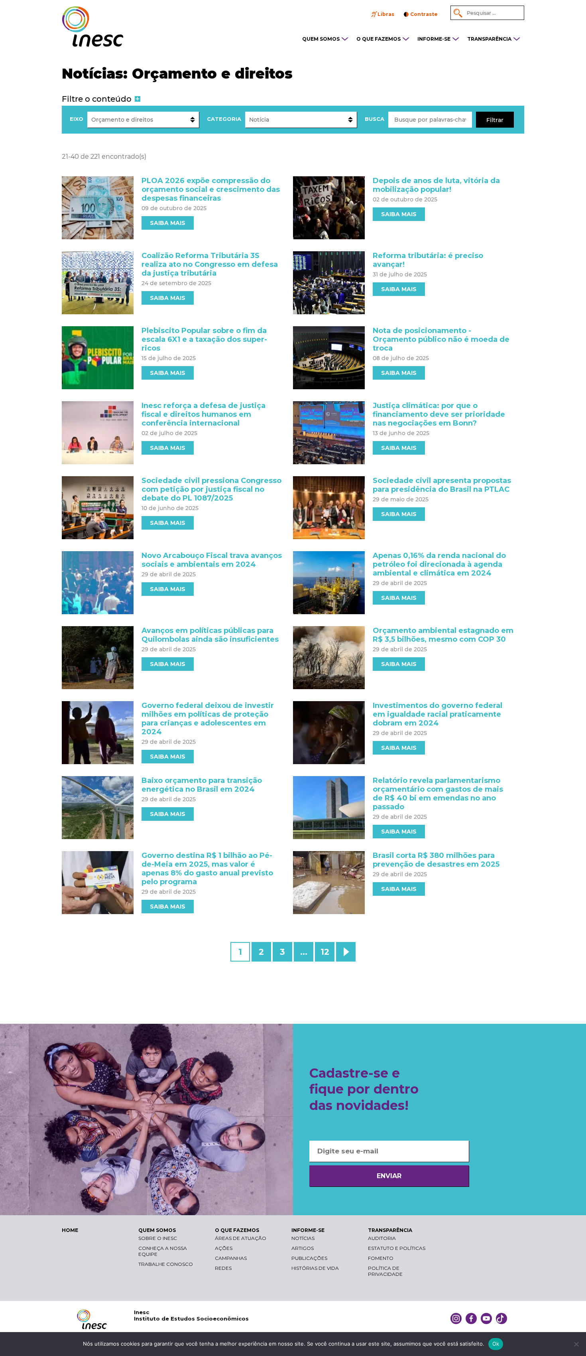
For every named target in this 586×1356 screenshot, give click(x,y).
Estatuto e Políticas (396, 1248)
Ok (495, 1343)
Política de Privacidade (385, 1271)
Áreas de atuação (240, 1238)
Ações (223, 1248)
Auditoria (382, 1238)
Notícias (303, 1238)
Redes (223, 1268)
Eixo (76, 119)
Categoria (224, 119)
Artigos (302, 1248)
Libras (386, 14)
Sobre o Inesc (157, 1238)
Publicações (309, 1258)
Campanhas (231, 1258)
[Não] (576, 1344)
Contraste (424, 14)
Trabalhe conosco (165, 1264)
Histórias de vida (315, 1268)
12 (325, 952)
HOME (70, 1230)
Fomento (380, 1258)
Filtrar (494, 120)
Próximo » (346, 952)
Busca (374, 119)
